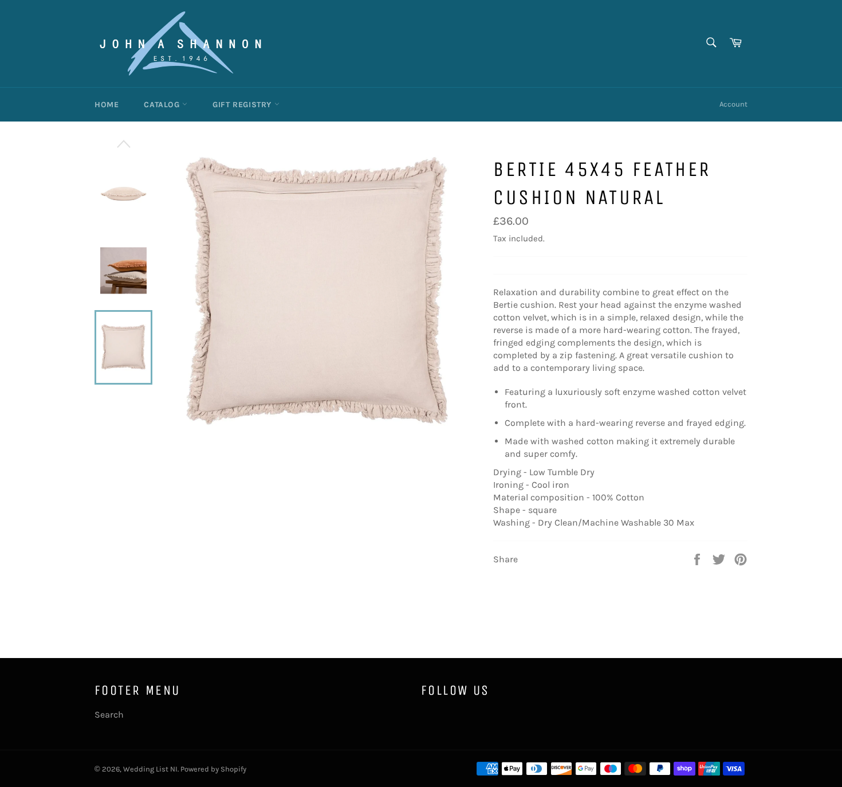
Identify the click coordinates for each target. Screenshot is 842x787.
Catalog (163, 104)
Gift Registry (243, 104)
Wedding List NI (150, 769)
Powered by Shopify (213, 769)
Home (107, 104)
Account (733, 104)
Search (109, 714)
